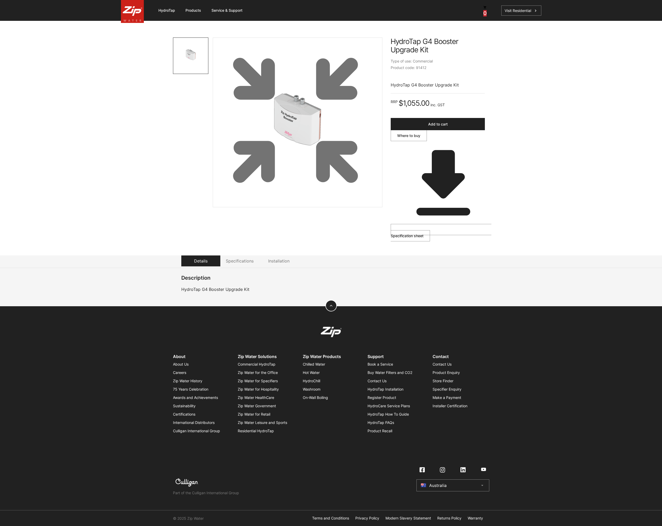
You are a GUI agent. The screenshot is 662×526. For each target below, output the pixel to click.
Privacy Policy (367, 518)
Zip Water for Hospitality (258, 389)
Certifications (184, 414)
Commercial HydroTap (256, 364)
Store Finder (443, 381)
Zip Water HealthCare (256, 397)
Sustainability (184, 406)
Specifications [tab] (240, 261)
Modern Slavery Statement (408, 518)
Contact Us (377, 381)
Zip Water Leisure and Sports (262, 422)
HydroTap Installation (385, 389)
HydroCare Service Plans (389, 406)
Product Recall (380, 431)
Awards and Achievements (195, 397)
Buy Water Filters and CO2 (390, 372)
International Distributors (194, 422)
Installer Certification (450, 406)
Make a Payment (447, 397)
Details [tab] (201, 261)
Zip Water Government (257, 406)
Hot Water (311, 372)
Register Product (382, 397)
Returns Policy (449, 518)
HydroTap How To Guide (388, 414)
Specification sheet (407, 236)
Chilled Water (314, 364)
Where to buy (408, 135)
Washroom (311, 389)
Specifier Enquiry (447, 389)
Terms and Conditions (330, 518)
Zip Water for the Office (258, 372)
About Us (181, 364)
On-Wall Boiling (315, 397)
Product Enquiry (446, 372)
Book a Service (380, 364)
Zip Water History (187, 381)
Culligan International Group (196, 431)
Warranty (475, 518)
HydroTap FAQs (381, 422)
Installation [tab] (279, 261)
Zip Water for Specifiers (258, 381)
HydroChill (311, 381)
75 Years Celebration (190, 389)
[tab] (191, 55)
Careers (179, 372)
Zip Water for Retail (254, 414)
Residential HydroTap (256, 431)
